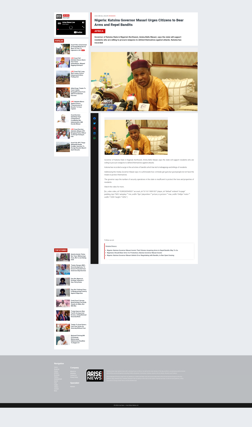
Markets (72, 386)
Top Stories (60, 250)
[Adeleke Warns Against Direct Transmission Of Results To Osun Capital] (63, 101)
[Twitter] (105, 259)
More (55, 391)
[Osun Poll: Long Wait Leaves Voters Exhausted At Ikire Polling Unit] (63, 71)
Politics (56, 377)
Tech (55, 383)
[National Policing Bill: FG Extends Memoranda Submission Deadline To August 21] (63, 335)
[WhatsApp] (107, 259)
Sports (56, 381)
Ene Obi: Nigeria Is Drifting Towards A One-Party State (77, 280)
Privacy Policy (74, 377)
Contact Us (73, 375)
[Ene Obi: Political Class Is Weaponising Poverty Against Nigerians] (63, 289)
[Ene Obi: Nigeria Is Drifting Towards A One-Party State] (63, 278)
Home (56, 367)
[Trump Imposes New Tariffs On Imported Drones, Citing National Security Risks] (63, 310)
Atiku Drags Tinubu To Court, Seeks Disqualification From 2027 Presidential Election (78, 92)
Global (56, 371)
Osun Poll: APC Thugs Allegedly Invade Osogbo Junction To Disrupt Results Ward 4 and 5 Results (78, 146)
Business (56, 375)
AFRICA (98, 31)
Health (56, 385)
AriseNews (111, 16)
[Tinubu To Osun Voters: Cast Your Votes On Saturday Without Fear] (63, 324)
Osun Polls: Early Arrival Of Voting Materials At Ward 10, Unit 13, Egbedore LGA (79, 47)
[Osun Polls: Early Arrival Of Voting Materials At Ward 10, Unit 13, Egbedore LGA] (63, 44)
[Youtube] (108, 259)
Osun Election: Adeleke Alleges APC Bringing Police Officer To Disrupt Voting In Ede (78, 132)
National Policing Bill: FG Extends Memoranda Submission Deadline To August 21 (78, 339)
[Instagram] (106, 259)
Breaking (56, 369)
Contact (56, 389)
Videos (56, 387)
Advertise (73, 373)
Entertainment (58, 379)
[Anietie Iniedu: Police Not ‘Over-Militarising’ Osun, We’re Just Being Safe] (63, 253)
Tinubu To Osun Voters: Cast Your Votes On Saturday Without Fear (79, 326)
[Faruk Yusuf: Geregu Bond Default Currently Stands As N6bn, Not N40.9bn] (63, 300)
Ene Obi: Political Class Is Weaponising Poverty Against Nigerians (79, 291)
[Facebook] (104, 259)
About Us (73, 371)
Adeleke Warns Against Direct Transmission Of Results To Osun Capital (77, 105)
